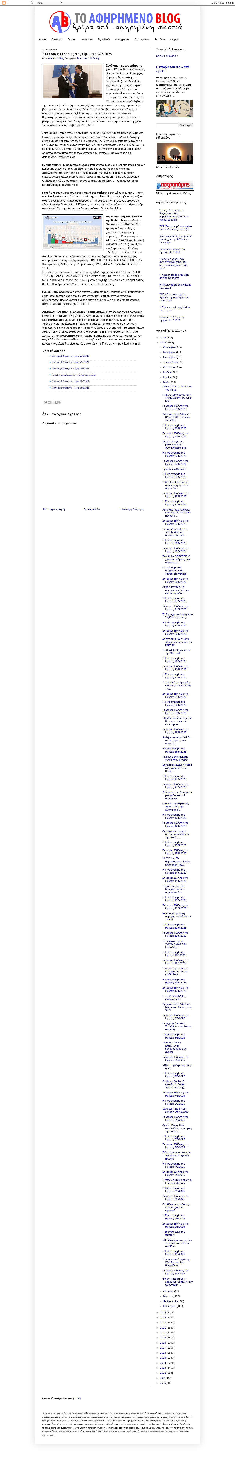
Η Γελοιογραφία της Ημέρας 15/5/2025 (174, 844)
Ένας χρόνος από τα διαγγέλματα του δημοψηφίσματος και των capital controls (173, 215)
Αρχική (42, 39)
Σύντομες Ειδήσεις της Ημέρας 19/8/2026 (70, 381)
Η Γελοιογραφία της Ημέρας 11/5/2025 (174, 954)
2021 (163, 1327)
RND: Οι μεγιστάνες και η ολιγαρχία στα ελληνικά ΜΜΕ (176, 397)
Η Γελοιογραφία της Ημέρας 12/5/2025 (174, 926)
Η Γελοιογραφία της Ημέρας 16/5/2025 (174, 816)
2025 (163, 342)
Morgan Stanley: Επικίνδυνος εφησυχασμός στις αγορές (174, 1047)
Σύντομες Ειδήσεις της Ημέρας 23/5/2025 (175, 632)
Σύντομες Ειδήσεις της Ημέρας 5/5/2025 (175, 1146)
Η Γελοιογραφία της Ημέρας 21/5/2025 (174, 676)
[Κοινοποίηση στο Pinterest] (59, 402)
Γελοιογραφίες (141, 39)
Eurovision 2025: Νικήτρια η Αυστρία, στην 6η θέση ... (177, 767)
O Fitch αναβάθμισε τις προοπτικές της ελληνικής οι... (175, 806)
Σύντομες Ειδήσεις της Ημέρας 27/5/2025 (175, 522)
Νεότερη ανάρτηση (54, 509)
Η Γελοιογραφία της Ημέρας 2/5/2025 (173, 1217)
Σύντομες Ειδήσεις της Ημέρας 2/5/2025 (175, 1225)
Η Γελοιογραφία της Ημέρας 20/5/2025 (174, 703)
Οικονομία (57, 39)
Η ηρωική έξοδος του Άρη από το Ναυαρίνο (174, 276)
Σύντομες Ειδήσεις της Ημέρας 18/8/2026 (70, 388)
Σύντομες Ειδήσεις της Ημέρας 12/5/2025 (175, 934)
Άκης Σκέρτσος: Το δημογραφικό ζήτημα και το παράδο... (175, 590)
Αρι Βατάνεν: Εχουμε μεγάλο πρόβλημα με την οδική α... (175, 834)
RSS (78, 1398)
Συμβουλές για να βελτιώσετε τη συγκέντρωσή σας (174, 444)
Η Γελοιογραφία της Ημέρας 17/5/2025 (174, 778)
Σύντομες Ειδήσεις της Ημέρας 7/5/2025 (175, 1094)
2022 (163, 1322)
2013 (163, 1367)
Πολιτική (72, 39)
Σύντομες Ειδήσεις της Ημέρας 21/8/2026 (70, 362)
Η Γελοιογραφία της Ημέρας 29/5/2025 (174, 454)
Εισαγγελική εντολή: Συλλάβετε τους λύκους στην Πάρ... (177, 1026)
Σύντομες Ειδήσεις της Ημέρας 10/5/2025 (175, 989)
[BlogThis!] (49, 402)
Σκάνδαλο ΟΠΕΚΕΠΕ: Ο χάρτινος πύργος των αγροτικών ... (176, 559)
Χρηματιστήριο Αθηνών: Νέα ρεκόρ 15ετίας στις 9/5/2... (177, 1007)
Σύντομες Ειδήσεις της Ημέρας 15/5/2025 (175, 852)
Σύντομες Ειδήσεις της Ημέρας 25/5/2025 (175, 580)
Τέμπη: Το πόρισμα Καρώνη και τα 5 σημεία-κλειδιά (173, 889)
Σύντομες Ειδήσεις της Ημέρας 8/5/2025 (175, 1058)
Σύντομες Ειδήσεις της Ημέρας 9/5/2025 (175, 1017)
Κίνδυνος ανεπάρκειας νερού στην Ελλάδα (175, 758)
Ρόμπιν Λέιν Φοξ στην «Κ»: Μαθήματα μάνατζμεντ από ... (174, 532)
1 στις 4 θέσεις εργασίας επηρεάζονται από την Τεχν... (176, 685)
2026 (163, 337)
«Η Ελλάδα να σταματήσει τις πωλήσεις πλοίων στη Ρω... (177, 1243)
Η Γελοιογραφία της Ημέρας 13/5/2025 (174, 899)
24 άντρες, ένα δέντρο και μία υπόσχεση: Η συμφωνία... (177, 795)
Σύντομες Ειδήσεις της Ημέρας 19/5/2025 (175, 731)
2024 (163, 1312)
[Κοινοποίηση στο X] (52, 402)
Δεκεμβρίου (170, 346)
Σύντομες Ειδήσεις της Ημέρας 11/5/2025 (175, 962)
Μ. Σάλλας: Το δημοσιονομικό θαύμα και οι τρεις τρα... (176, 861)
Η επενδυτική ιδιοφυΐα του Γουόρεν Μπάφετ (177, 1181)
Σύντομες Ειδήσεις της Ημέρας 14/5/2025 (175, 879)
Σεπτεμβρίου (171, 362)
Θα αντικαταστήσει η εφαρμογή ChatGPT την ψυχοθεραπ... (177, 1281)
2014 (163, 1362)
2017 (163, 1347)
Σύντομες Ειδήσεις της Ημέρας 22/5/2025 (175, 668)
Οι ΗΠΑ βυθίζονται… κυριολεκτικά (174, 997)
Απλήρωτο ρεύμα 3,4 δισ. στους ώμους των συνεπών (177, 740)
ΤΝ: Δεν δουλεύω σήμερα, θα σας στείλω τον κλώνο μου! (177, 721)
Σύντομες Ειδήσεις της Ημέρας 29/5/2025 (175, 462)
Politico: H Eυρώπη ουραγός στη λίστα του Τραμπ (177, 916)
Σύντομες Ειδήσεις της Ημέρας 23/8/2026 (70, 356)
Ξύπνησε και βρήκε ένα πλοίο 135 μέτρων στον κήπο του (177, 641)
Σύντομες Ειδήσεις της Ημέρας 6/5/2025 (175, 1118)
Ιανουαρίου (170, 1306)
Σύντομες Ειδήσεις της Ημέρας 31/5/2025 (175, 407)
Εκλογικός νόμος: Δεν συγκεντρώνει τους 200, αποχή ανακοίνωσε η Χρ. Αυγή (173, 263)
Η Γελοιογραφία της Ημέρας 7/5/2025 (173, 1075)
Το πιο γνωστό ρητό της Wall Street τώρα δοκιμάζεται (176, 1262)
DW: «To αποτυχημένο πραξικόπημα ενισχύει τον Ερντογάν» (174, 297)
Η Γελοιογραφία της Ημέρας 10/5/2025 (174, 981)
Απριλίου (168, 1291)
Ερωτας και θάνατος (174, 468)
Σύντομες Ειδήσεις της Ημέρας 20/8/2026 (70, 368)
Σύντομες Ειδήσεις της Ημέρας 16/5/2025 (175, 824)
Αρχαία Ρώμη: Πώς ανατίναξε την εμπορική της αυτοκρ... (177, 1128)
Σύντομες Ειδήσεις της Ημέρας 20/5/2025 (175, 711)
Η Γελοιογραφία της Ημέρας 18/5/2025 (174, 750)
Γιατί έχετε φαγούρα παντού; (173, 1233)
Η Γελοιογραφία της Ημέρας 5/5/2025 (173, 1138)
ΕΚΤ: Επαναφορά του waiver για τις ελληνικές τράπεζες (175, 228)
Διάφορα (174, 39)
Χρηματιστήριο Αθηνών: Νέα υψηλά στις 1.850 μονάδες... (176, 512)
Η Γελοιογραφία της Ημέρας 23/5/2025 (174, 624)
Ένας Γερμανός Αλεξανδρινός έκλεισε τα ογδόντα (74, 375)
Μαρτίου (168, 1296)
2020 (163, 1332)
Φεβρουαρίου (171, 1301)
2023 (163, 1317)
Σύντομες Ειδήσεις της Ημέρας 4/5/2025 (175, 1173)
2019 (163, 1337)
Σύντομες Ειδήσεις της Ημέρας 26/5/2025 (175, 550)
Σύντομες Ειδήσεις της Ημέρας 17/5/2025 (175, 786)
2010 (163, 1382)
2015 (163, 1357)
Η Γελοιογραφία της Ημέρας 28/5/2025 (174, 475)
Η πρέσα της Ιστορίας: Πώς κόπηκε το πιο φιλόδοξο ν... (175, 971)
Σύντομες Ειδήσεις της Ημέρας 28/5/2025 (175, 495)
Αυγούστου (170, 367)
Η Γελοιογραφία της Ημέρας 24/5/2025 (174, 600)
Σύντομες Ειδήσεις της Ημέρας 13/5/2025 (175, 907)
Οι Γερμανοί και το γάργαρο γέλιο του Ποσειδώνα (174, 944)
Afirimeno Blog (56, 58)
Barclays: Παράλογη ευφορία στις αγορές (175, 1110)
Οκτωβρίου (170, 357)
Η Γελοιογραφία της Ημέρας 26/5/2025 (174, 542)
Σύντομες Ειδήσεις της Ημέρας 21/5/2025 (175, 695)
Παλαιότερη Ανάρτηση (131, 509)
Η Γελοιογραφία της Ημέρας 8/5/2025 (173, 1036)
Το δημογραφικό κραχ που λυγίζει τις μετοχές (177, 616)
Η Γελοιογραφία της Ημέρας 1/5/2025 (173, 1253)
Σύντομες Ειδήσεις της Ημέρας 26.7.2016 (172, 250)
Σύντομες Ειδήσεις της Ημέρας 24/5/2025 (175, 608)
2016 (163, 1352)
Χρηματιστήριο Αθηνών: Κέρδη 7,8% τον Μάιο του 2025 (176, 417)
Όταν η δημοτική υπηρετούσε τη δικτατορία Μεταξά (174, 570)
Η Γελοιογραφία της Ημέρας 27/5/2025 (174, 503)
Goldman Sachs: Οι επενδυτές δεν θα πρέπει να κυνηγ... (174, 1084)
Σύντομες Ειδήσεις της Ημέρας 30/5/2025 (175, 435)
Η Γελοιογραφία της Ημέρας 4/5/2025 (173, 1165)
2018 (163, 1342)
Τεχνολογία (104, 39)
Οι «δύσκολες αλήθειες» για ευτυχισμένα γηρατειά (176, 1207)
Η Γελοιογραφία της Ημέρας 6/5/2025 (173, 1102)
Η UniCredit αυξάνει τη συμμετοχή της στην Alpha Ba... (175, 485)
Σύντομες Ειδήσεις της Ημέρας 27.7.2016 (172, 319)
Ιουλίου (167, 371)
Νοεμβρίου (169, 351)
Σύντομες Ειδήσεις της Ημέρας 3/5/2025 (175, 1198)
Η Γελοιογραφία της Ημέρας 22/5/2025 (174, 660)
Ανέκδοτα (160, 39)
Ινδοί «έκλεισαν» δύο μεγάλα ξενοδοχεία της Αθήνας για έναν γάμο (175, 239)
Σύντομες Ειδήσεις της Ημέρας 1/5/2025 (175, 1272)
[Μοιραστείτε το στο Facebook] (56, 402)
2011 (163, 1377)
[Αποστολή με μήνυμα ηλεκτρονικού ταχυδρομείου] (45, 402)
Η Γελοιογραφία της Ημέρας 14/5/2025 (174, 871)
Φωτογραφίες (122, 39)
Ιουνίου (167, 377)
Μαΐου (167, 382)
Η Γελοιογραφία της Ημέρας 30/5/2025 (174, 427)
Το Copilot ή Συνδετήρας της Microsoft (176, 652)
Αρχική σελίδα (92, 509)
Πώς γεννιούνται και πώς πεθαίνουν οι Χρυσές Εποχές (176, 1155)
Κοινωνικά (87, 39)
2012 (163, 1372)
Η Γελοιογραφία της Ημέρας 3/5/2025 (173, 1189)
